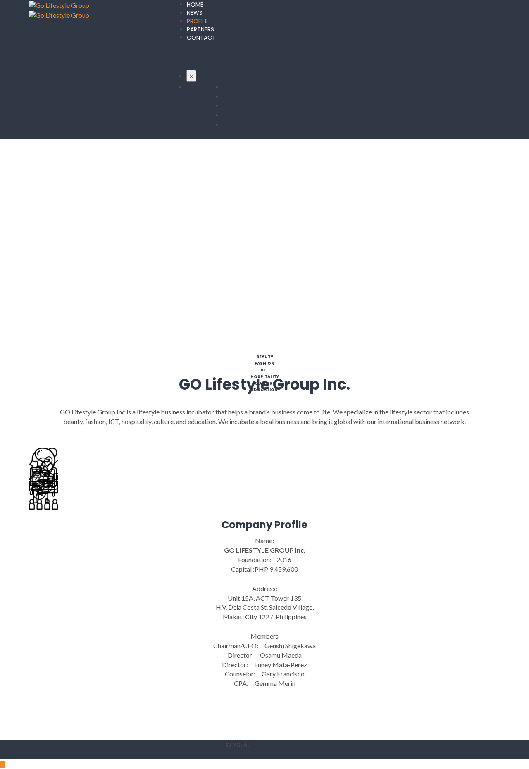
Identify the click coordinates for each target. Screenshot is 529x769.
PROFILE (197, 21)
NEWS (195, 13)
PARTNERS (200, 29)
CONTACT (201, 38)
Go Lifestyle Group (277, 744)
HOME (195, 4)
